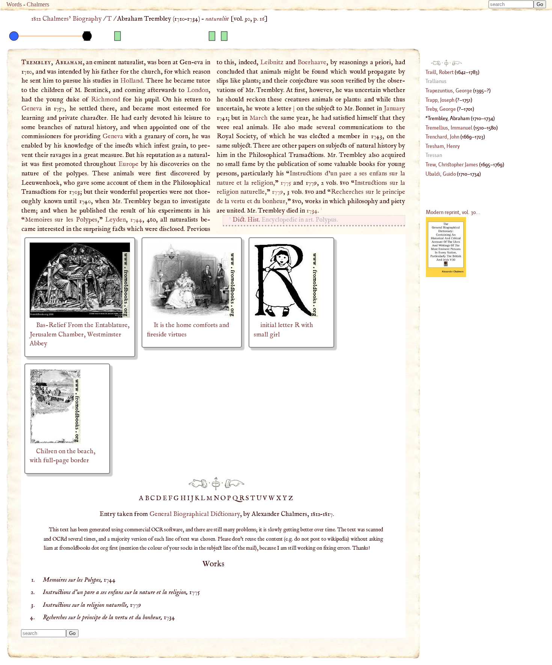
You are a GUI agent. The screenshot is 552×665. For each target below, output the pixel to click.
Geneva (31, 108)
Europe (128, 164)
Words (14, 4)
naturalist (217, 19)
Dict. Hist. (246, 220)
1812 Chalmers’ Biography (66, 19)
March (258, 118)
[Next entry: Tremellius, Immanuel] (234, 483)
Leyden (115, 220)
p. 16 (258, 19)
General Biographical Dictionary (194, 514)
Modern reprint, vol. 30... (453, 212)
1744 (136, 220)
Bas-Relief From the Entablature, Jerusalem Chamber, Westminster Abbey (80, 334)
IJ (191, 498)
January (394, 108)
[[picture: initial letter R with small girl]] (286, 316)
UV (262, 498)
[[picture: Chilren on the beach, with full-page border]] (55, 442)
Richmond (105, 99)
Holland (131, 81)
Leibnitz (272, 62)
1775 (286, 183)
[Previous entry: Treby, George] (198, 483)
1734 (312, 211)
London (197, 90)
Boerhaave (311, 62)
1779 (277, 192)
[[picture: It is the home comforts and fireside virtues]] (192, 316)
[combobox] (511, 4)
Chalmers (38, 4)
